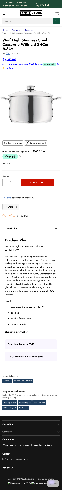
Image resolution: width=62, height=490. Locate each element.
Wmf (8, 53)
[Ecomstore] (31, 13)
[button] (31, 189)
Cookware (16, 30)
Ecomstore (29, 478)
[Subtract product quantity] (5, 182)
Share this (12, 206)
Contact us (7, 453)
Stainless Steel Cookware (23, 380)
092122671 (46, 5)
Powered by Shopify (45, 478)
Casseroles (28, 30)
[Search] (56, 21)
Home (5, 30)
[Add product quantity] (16, 182)
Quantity (6, 176)
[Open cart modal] (57, 13)
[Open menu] (4, 13)
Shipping (6, 197)
